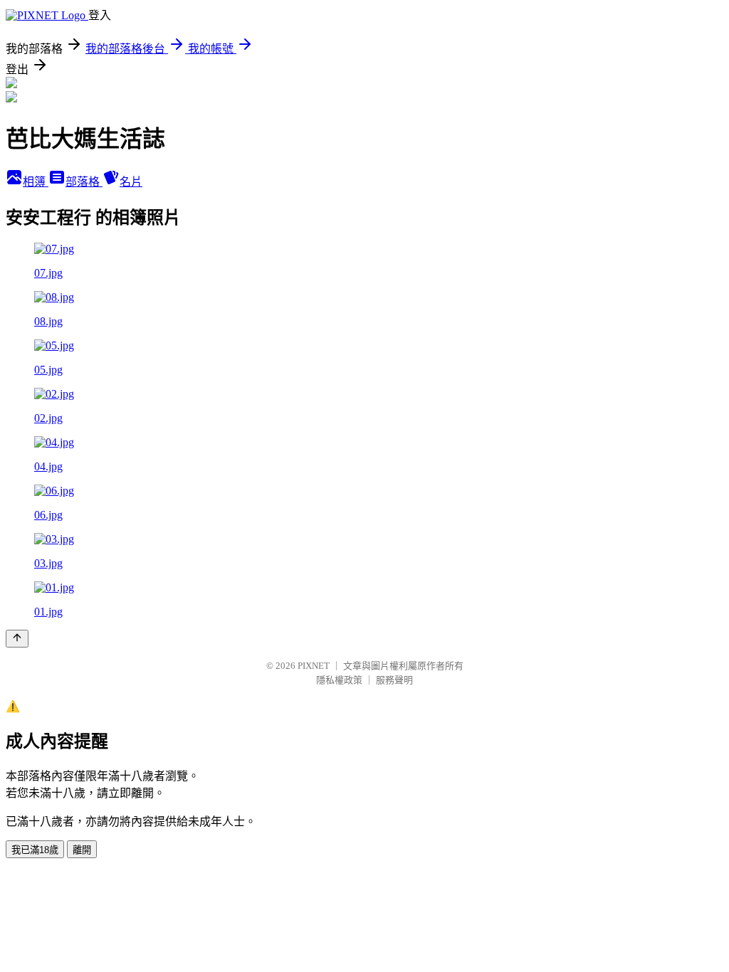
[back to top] (17, 639)
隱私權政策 (339, 680)
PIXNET (314, 665)
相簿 (35, 182)
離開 (82, 850)
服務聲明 (394, 680)
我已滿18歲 (34, 850)
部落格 (84, 182)
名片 (131, 182)
